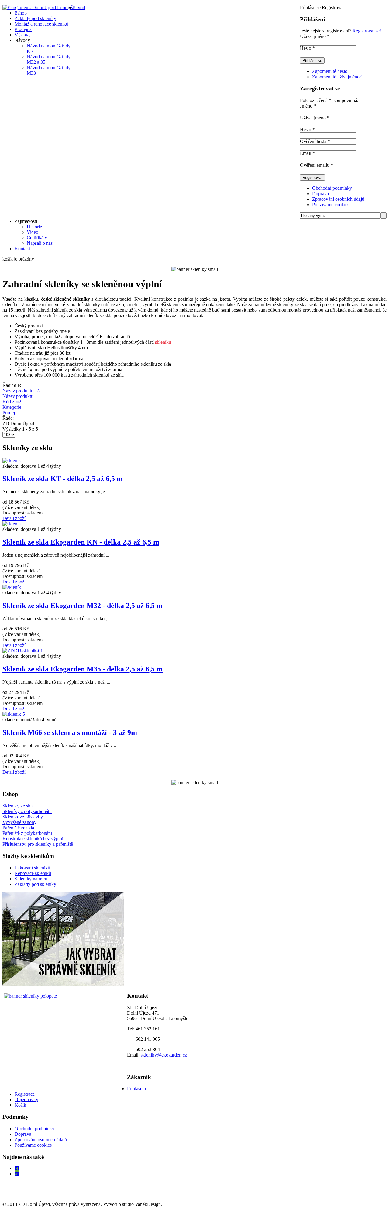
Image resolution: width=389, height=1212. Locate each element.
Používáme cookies (330, 204)
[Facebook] (17, 1168)
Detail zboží (14, 518)
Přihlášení (136, 1088)
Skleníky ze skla (18, 805)
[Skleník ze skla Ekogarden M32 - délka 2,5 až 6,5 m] (11, 587)
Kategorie (11, 407)
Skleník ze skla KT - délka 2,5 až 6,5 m (62, 479)
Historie (34, 226)
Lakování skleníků (32, 867)
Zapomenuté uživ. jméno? (337, 76)
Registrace (25, 1094)
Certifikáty (37, 237)
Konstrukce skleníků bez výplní (32, 838)
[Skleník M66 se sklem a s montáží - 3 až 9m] (13, 714)
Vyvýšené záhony (19, 822)
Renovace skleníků (33, 873)
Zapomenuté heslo (329, 71)
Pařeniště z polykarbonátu (27, 833)
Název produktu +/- (21, 390)
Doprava (320, 193)
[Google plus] (17, 1173)
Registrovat (312, 177)
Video (32, 232)
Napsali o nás (40, 243)
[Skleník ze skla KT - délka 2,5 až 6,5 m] (11, 460)
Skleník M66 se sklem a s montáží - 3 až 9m (69, 732)
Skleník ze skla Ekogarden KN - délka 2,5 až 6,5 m (80, 542)
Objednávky (26, 1099)
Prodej (8, 412)
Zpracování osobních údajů (338, 199)
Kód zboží (12, 401)
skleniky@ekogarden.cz (164, 1054)
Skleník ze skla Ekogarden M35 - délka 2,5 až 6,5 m (82, 669)
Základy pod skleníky (35, 884)
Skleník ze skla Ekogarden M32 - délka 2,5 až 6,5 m (82, 605)
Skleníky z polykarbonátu (27, 811)
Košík (20, 1105)
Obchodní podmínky (332, 188)
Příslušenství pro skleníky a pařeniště (37, 844)
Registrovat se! (367, 30)
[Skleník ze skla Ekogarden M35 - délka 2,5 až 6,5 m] (22, 650)
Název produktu (17, 396)
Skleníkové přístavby (22, 816)
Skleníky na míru (31, 878)
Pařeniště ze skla (18, 827)
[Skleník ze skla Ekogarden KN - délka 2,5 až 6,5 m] (11, 523)
